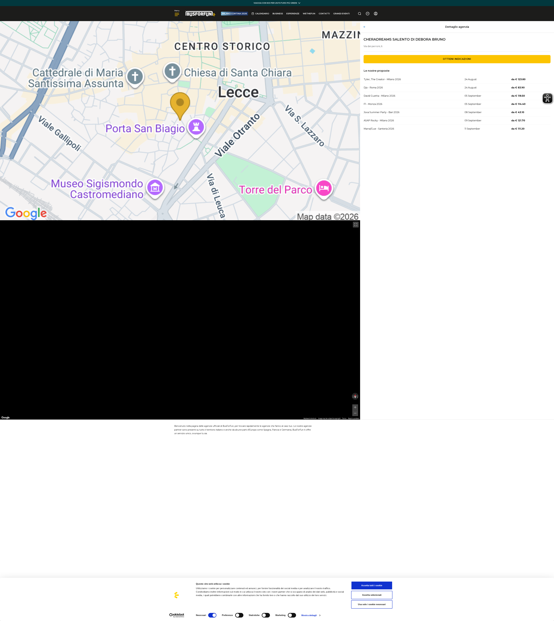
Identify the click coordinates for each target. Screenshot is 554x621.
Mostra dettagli (309, 615)
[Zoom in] (355, 407)
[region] (180, 320)
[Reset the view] (355, 396)
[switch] (239, 615)
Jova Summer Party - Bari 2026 (381, 112)
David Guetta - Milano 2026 (379, 95)
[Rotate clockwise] (358, 396)
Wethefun (309, 13)
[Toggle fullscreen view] (356, 224)
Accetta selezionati (371, 595)
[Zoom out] (355, 413)
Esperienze (292, 13)
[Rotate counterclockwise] (353, 396)
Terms (344, 418)
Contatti (324, 13)
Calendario (262, 13)
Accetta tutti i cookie (371, 585)
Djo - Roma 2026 (373, 87)
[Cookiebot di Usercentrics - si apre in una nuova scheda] (176, 615)
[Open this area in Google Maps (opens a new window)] (5, 418)
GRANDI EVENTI (341, 13)
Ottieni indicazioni (457, 59)
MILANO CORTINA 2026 (234, 13)
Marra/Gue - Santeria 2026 (379, 128)
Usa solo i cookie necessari (372, 604)
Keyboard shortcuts (310, 418)
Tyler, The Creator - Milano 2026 (382, 79)
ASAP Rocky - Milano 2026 (379, 120)
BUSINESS (278, 13)
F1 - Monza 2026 (373, 104)
